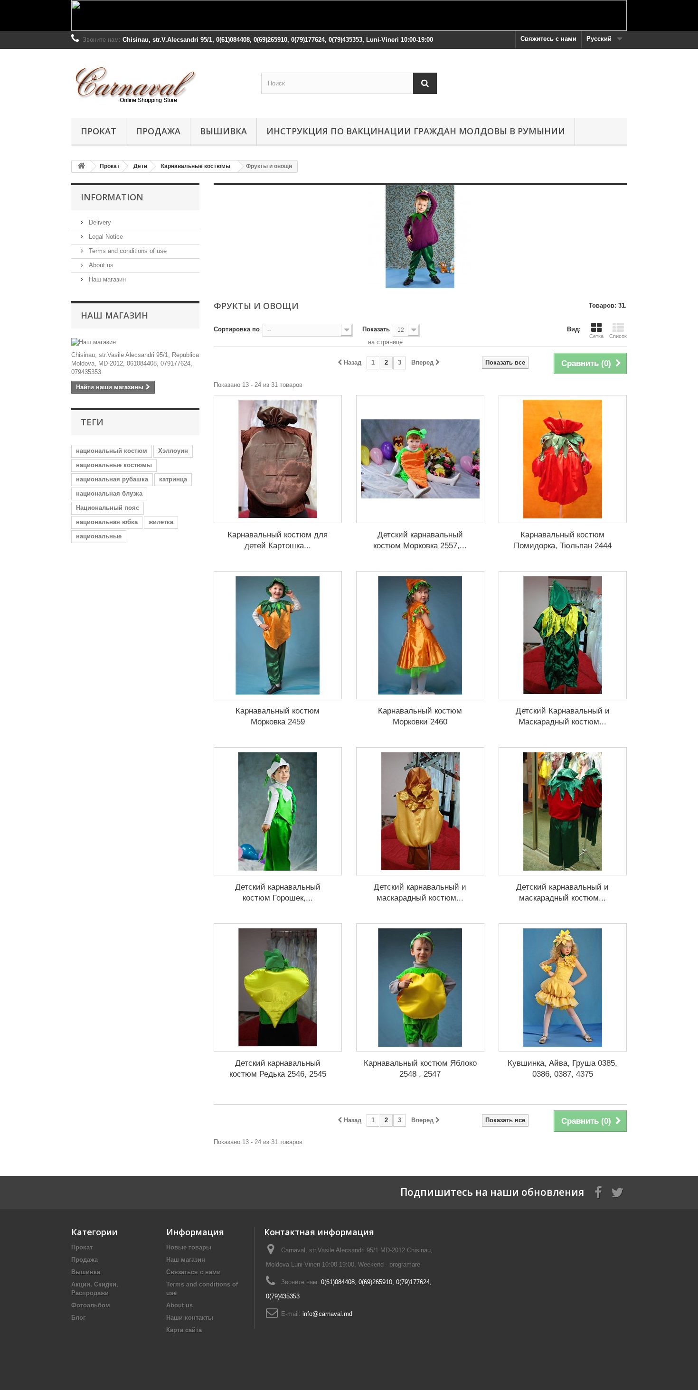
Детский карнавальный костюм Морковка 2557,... (420, 540)
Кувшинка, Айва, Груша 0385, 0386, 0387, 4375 (562, 1069)
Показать (376, 329)
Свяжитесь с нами (548, 38)
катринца (173, 479)
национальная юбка (107, 522)
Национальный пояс (107, 507)
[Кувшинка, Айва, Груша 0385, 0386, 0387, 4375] (562, 987)
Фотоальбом (90, 1305)
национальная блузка (109, 493)
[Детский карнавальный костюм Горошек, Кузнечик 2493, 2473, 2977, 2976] (277, 811)
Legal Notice (105, 236)
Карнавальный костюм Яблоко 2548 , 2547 (420, 1069)
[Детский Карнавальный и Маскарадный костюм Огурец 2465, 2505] (562, 635)
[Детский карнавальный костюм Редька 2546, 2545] (277, 987)
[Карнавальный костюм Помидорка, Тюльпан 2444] (562, 459)
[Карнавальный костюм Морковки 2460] (420, 635)
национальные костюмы (114, 465)
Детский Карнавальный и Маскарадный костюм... (563, 716)
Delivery (99, 222)
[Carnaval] (159, 81)
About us (100, 265)
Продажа (158, 131)
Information (112, 197)
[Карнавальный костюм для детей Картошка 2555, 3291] (277, 459)
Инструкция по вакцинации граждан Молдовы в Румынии (415, 131)
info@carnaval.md (327, 1313)
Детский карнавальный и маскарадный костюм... (420, 892)
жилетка (161, 522)
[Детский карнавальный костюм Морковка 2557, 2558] (420, 459)
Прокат (98, 131)
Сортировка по (237, 329)
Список (618, 336)
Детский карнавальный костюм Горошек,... (278, 892)
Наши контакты (189, 1317)
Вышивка (223, 131)
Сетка (596, 336)
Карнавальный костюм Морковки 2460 (420, 716)
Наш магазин (106, 279)
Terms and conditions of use (127, 250)
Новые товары (188, 1247)
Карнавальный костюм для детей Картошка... (277, 540)
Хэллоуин (173, 450)
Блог (78, 1317)
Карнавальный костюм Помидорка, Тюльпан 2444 (563, 540)
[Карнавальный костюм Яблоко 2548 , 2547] (420, 987)
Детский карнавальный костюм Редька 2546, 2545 (277, 1069)
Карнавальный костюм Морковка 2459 (278, 716)
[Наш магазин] (135, 342)
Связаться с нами (193, 1272)
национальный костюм (111, 450)
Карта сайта (184, 1330)
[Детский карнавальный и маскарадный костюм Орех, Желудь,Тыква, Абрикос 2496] (420, 811)
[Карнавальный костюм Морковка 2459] (277, 635)
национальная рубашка (112, 479)
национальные (99, 536)
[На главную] (81, 166)
